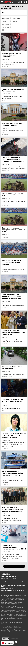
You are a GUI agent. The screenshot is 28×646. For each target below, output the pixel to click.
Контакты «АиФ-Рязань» (9, 576)
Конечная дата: (5, 27)
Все (3, 12)
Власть (4, 100)
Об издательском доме (8, 581)
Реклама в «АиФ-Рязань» (9, 579)
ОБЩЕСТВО (5, 343)
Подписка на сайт (7, 588)
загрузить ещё (14, 566)
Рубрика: (4, 21)
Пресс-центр (22, 581)
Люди (4, 522)
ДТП (3, 410)
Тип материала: (5, 18)
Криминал (5, 170)
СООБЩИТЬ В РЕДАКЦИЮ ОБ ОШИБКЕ (12, 591)
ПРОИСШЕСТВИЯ (7, 376)
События (5, 66)
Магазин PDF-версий (7, 583)
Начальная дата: (5, 24)
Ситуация (5, 448)
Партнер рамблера (14, 638)
